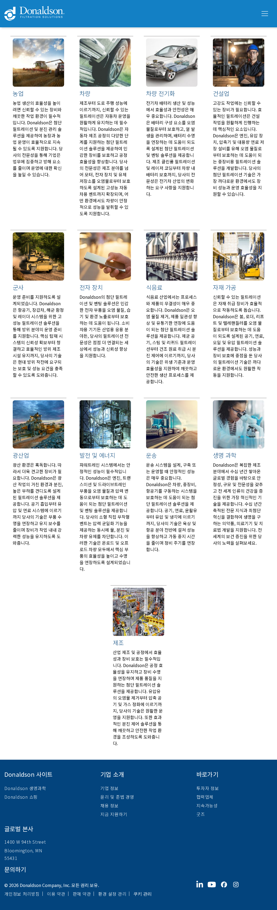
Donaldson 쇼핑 (21, 797)
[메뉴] (264, 14)
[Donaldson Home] (130, 13)
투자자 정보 (207, 788)
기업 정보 (109, 788)
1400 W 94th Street (25, 841)
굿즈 (200, 814)
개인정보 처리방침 (22, 894)
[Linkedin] (201, 889)
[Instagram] (238, 889)
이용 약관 (56, 894)
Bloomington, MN (23, 850)
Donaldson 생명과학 (25, 788)
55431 (11, 858)
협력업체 (204, 797)
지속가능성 (207, 805)
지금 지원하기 (113, 814)
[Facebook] (226, 889)
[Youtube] (213, 889)
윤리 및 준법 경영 (117, 797)
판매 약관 (82, 894)
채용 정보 (109, 805)
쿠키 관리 (142, 894)
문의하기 (15, 869)
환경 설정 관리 (112, 894)
